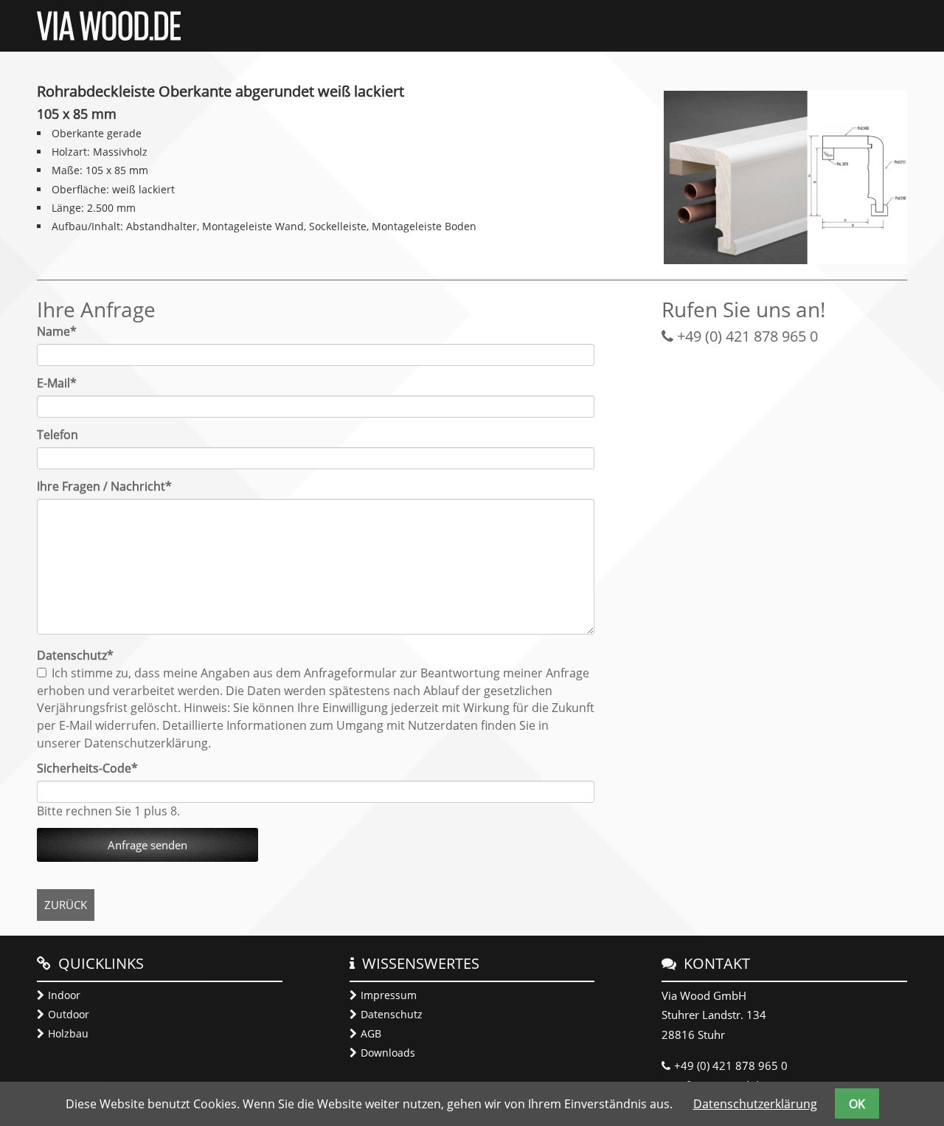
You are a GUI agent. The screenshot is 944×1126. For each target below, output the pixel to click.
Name (64, 331)
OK (857, 1104)
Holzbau (68, 1033)
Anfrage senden (147, 844)
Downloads (388, 1053)
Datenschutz (392, 1014)
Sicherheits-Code (87, 768)
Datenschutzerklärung (755, 1104)
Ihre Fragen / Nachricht (104, 486)
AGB (371, 1033)
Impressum (389, 995)
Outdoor (68, 1014)
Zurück (65, 904)
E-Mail (64, 383)
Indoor (64, 995)
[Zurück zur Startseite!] (109, 36)
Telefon (57, 434)
